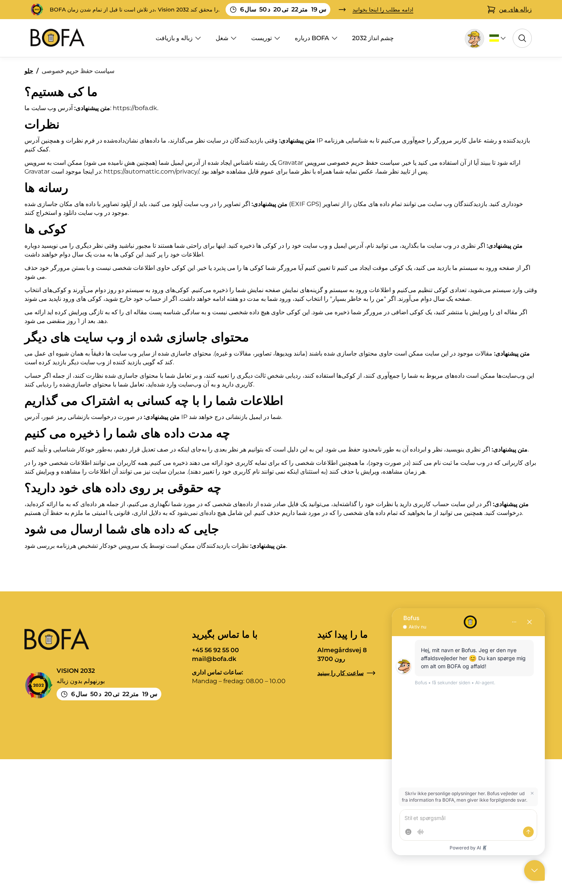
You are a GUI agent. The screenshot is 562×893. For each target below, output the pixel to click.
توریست (261, 38)
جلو (28, 71)
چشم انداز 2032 (373, 38)
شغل (222, 38)
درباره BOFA (312, 38)
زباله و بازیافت (174, 38)
